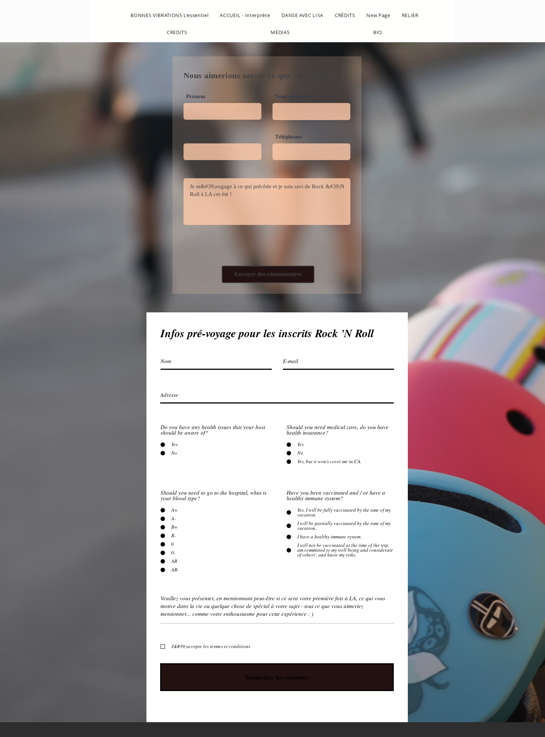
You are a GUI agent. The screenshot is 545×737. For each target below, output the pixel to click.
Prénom (195, 96)
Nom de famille (293, 96)
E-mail (194, 137)
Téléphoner (289, 137)
